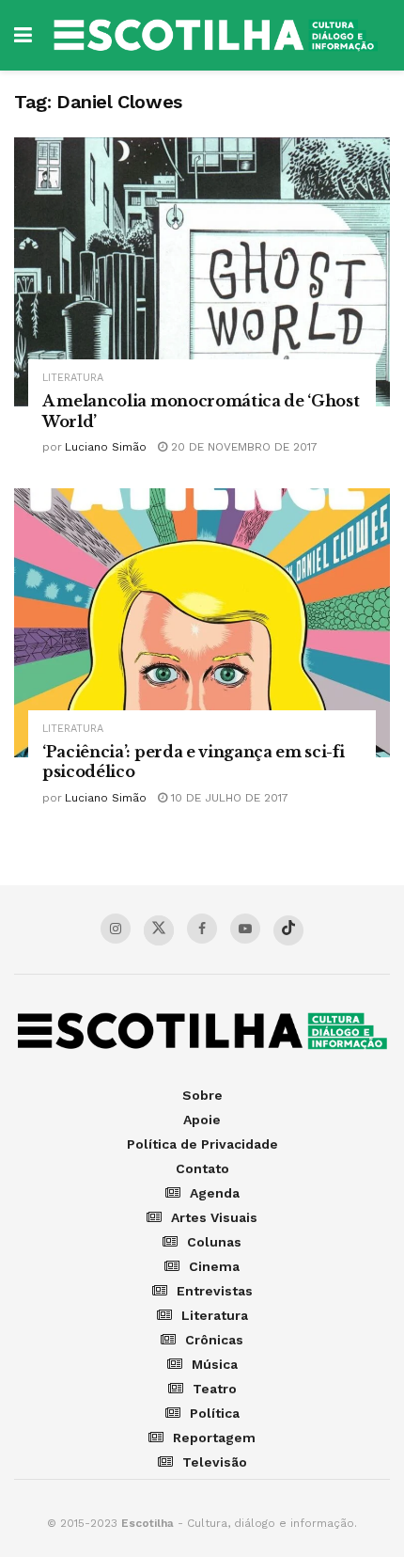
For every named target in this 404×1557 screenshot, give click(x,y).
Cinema (214, 1266)
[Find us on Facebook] (202, 929)
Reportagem (214, 1437)
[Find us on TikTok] (288, 930)
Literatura (72, 378)
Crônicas (214, 1339)
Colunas (214, 1241)
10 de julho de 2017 (227, 797)
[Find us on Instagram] (116, 929)
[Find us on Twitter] (159, 930)
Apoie (202, 1119)
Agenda (215, 1192)
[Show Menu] (23, 35)
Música (215, 1364)
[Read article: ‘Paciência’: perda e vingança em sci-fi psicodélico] (202, 622)
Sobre (202, 1095)
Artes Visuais (214, 1217)
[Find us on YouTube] (245, 929)
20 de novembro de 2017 (242, 446)
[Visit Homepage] (216, 35)
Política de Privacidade (202, 1144)
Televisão (214, 1462)
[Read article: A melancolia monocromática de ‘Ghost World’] (202, 271)
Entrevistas (215, 1290)
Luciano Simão (106, 446)
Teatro (215, 1388)
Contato (202, 1168)
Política (215, 1413)
